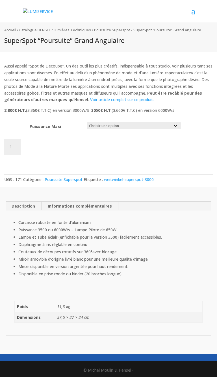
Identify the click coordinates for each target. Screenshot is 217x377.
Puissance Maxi (45, 126)
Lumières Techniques (72, 29)
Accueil (10, 29)
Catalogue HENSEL (35, 29)
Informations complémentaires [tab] (80, 206)
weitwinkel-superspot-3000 (129, 179)
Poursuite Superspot (112, 29)
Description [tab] (23, 206)
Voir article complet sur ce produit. (122, 99)
